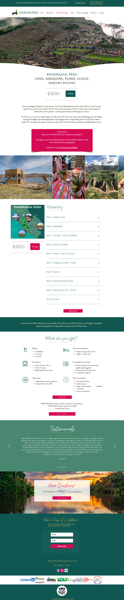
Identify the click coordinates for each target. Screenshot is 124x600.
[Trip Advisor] (66, 570)
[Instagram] (62, 570)
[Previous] (9, 446)
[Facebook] (58, 570)
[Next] (114, 446)
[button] (96, 3)
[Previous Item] (2, 177)
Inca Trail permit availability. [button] (68, 147)
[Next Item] (121, 177)
